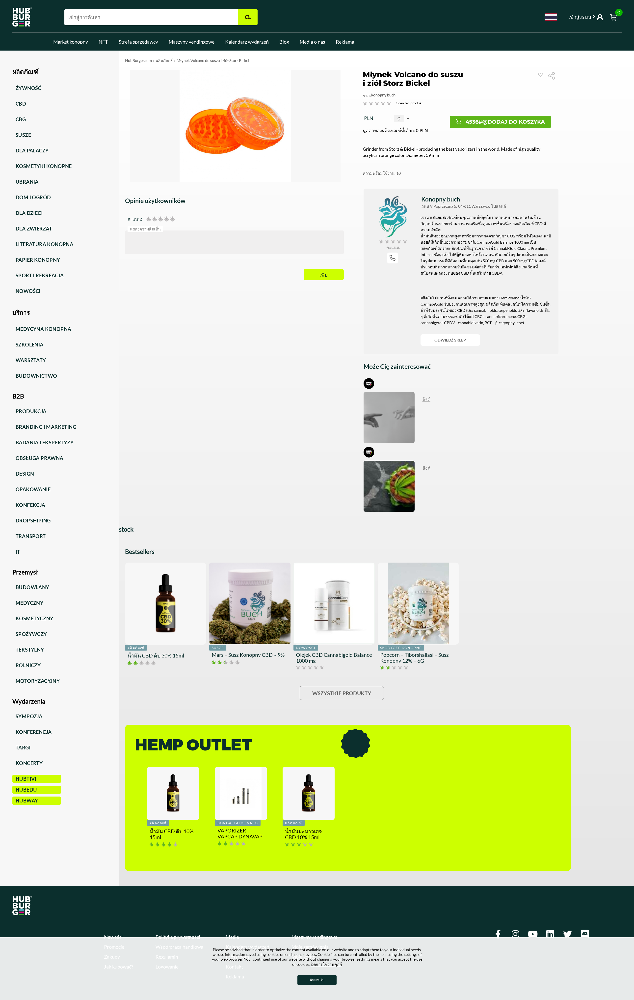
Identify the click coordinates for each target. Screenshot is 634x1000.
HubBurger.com (138, 60)
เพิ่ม (323, 275)
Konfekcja (30, 505)
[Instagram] (515, 934)
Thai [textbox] (551, 17)
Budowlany (32, 587)
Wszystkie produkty (341, 693)
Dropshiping (33, 520)
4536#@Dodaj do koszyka (505, 122)
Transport (31, 536)
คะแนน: (135, 218)
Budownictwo (36, 376)
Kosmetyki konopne (44, 166)
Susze (23, 135)
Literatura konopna (44, 244)
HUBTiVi (26, 779)
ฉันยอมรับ (317, 980)
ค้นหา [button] (248, 17)
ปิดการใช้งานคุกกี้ (326, 964)
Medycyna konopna (43, 329)
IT (18, 552)
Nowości (28, 291)
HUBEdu (26, 790)
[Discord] (585, 934)
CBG (21, 119)
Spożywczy (31, 634)
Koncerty (29, 763)
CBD (21, 104)
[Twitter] (567, 934)
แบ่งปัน (553, 75)
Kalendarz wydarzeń (247, 42)
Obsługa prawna (39, 458)
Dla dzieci (29, 213)
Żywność (28, 88)
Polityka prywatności (178, 937)
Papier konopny (38, 260)
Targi (23, 747)
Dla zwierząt (34, 228)
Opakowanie (33, 489)
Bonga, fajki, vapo (237, 823)
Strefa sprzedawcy (138, 42)
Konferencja (34, 732)
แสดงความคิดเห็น (145, 229)
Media (232, 937)
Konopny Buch (383, 94)
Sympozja (29, 716)
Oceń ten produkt (409, 103)
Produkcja (31, 411)
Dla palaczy (32, 150)
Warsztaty (31, 360)
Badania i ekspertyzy (45, 442)
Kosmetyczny (34, 618)
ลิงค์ (426, 399)
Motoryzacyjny (38, 681)
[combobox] (551, 17)
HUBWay (27, 800)
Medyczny (29, 603)
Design (25, 474)
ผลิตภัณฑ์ (164, 60)
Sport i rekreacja (40, 275)
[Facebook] (498, 934)
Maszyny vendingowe (191, 42)
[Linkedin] (550, 934)
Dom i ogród (33, 197)
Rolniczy (28, 665)
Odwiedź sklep (450, 340)
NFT (103, 42)
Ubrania (27, 182)
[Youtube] (533, 934)
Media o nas (312, 42)
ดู (540, 74)
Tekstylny (30, 650)
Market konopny (70, 42)
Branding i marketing (46, 427)
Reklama (345, 42)
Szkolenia (30, 344)
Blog (284, 42)
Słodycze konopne (401, 648)
